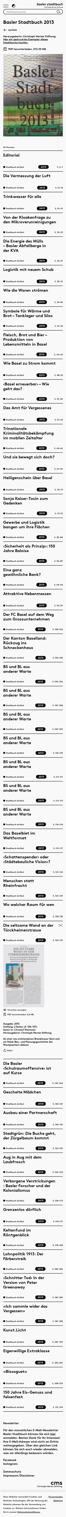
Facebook (9, 1460)
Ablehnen (58, 1500)
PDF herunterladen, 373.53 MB (26, 49)
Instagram (10, 1463)
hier (53, 1434)
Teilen (10, 1050)
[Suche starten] (59, 12)
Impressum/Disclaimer (18, 1475)
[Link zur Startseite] (50, 5)
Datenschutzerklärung (28, 1512)
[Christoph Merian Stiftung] (49, 1485)
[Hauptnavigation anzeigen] (6, 6)
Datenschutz (12, 1471)
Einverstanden (56, 1496)
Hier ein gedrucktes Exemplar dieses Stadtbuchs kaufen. (25, 41)
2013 (17, 1023)
